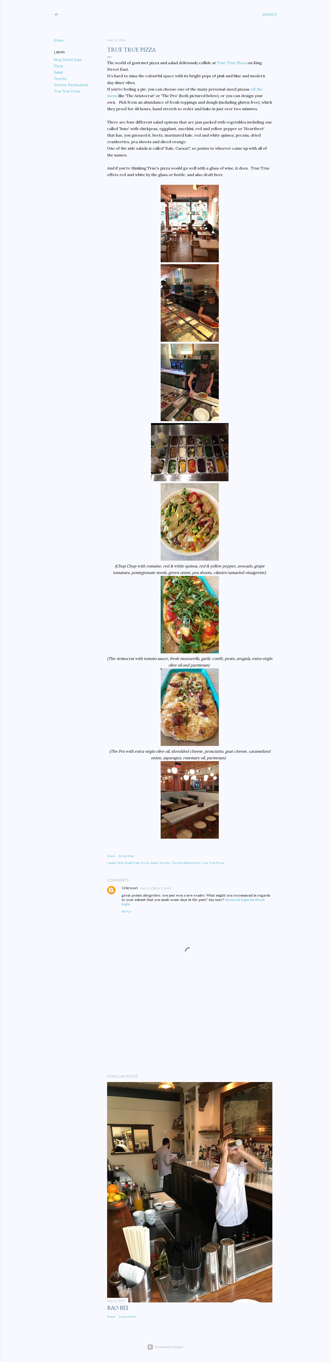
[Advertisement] (189, 1028)
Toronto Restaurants (71, 85)
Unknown (130, 888)
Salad (58, 72)
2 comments (127, 1316)
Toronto (60, 79)
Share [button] (58, 40)
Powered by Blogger (169, 1347)
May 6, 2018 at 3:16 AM (155, 888)
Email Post (126, 856)
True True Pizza (67, 91)
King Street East (68, 60)
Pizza (58, 66)
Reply (126, 911)
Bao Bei (117, 1307)
